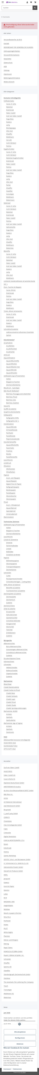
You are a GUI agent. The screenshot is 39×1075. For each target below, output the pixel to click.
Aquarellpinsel (11, 508)
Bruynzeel (7, 810)
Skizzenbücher (11, 496)
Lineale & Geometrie (11, 540)
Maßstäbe (9, 552)
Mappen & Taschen (13, 382)
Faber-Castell (10, 113)
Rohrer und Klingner (11, 940)
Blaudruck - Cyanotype (11, 388)
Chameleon (8, 821)
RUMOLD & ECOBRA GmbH (13, 951)
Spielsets (9, 717)
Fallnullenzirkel (11, 615)
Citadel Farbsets (11, 696)
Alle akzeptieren (20, 1032)
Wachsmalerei (9, 517)
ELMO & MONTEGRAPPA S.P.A (14, 840)
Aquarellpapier (11, 481)
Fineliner (9, 451)
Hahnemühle (10, 227)
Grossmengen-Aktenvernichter (17, 649)
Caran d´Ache (11, 104)
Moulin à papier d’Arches (12, 913)
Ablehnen (20, 1044)
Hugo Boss (10, 119)
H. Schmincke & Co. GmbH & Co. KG (16, 863)
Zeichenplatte (11, 597)
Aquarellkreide (11, 370)
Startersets (10, 732)
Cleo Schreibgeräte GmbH (13, 825)
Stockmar (7, 978)
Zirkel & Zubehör (9, 609)
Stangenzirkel (11, 624)
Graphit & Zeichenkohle (12, 412)
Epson (6, 844)
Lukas (6, 894)
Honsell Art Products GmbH (13, 871)
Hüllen (8, 379)
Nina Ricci (7, 917)
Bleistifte (7, 251)
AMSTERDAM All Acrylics (12, 787)
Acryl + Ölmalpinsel (13, 505)
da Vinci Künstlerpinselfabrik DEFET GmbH (18, 790)
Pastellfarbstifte (11, 457)
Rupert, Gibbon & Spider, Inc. (14, 955)
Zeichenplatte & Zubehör (12, 594)
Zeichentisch (10, 600)
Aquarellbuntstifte (12, 361)
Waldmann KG (9, 994)
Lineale (8, 549)
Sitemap (6, 70)
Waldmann (10, 137)
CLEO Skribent (11, 143)
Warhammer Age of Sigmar (13, 723)
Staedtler (9, 191)
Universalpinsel (11, 514)
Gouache (7, 406)
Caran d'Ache (10, 290)
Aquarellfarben (11, 364)
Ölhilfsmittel (10, 469)
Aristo (6, 798)
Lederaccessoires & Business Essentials (20, 332)
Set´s (5, 284)
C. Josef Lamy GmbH (11, 813)
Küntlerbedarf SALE (10, 746)
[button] (27, 2)
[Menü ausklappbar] (3, 1)
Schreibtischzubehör (11, 329)
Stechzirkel (10, 627)
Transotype (8, 990)
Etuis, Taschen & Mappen (12, 287)
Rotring (6, 944)
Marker (8, 454)
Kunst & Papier (9, 886)
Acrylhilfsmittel (11, 349)
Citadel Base (10, 693)
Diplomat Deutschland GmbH (14, 783)
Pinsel (6, 502)
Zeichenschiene (9, 606)
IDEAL (6, 875)
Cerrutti (9, 140)
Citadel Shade (11, 705)
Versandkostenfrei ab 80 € (13, 40)
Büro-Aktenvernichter (13, 646)
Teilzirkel (9, 630)
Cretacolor (7, 833)
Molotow (7, 909)
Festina (8, 146)
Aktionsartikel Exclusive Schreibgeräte (17, 740)
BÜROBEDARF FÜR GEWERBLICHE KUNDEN (18, 47)
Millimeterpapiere (12, 561)
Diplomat (9, 107)
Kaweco (9, 122)
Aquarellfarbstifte (12, 445)
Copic (6, 829)
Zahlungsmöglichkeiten (12, 51)
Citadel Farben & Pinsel (12, 690)
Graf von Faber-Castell (14, 116)
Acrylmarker (10, 352)
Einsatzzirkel (10, 612)
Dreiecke (9, 543)
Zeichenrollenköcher (13, 385)
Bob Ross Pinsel (11, 397)
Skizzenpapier (11, 499)
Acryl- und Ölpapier (13, 478)
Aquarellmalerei (9, 358)
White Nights (8, 932)
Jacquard (7, 879)
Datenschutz (17, 1069)
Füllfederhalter (9, 101)
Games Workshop (10, 856)
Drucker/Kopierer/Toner (12, 658)
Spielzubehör (10, 720)
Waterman (10, 248)
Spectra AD (7, 967)
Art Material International (13, 802)
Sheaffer (9, 134)
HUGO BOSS (8, 771)
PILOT (6, 928)
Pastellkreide (10, 436)
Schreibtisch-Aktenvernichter (16, 652)
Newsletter (7, 59)
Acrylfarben (10, 346)
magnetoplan (8, 905)
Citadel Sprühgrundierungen (16, 708)
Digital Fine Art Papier (13, 484)
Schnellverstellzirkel (13, 621)
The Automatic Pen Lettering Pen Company (18, 982)
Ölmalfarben (10, 472)
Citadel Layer (10, 699)
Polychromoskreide (12, 439)
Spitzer (8, 335)
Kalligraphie (8, 415)
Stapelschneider (12, 673)
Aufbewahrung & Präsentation (14, 376)
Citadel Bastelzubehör (11, 687)
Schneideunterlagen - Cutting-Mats (18, 582)
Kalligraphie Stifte (12, 418)
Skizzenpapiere (11, 564)
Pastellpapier (10, 493)
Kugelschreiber (9, 149)
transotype (10, 194)
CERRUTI (7, 817)
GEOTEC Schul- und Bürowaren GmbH (17, 859)
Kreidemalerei (9, 424)
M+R (5, 898)
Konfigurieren (20, 1038)
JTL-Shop (23, 1072)
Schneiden (7, 573)
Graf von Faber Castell (14, 320)
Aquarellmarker (11, 373)
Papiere (6, 475)
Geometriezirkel (11, 618)
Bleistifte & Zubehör (13, 588)
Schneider (7, 959)
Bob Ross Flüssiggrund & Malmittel (18, 394)
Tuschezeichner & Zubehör (15, 591)
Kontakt (6, 43)
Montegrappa (11, 128)
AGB (5, 66)
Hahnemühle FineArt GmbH (13, 867)
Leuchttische (8, 460)
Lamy (8, 125)
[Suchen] (35, 7)
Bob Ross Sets (11, 400)
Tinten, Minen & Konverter (13, 311)
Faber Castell (10, 164)
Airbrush (7, 355)
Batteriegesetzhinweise (12, 78)
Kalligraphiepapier (12, 487)
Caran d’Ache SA (9, 779)
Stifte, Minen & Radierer (12, 585)
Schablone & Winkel (13, 555)
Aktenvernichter (9, 643)
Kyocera (6, 890)
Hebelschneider (11, 667)
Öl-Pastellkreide (11, 430)
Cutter (8, 576)
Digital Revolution (10, 836)
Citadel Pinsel (11, 702)
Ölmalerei (7, 466)
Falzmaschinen (9, 661)
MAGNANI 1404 (9, 902)
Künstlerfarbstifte (10, 442)
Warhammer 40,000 (10, 711)
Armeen (9, 714)
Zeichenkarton (11, 570)
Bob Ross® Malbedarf (11, 391)
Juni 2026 (7, 1013)
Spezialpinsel (10, 511)
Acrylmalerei (8, 343)
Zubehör (9, 603)
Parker (8, 185)
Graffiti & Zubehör (10, 409)
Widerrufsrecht (9, 82)
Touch (6, 986)
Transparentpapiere (13, 567)
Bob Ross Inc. (8, 794)
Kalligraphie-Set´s (12, 421)
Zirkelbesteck (10, 633)
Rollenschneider (12, 670)
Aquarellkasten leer (13, 367)
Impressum (7, 1069)
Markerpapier (11, 490)
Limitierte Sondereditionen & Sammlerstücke (19, 281)
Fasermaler (10, 448)
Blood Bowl (7, 684)
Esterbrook (10, 110)
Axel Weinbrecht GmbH (12, 806)
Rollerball (7, 203)
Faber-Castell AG (9, 775)
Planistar (7, 936)
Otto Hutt (9, 131)
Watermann (10, 200)
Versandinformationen (11, 55)
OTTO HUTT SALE (10, 749)
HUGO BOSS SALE (10, 743)
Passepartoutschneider (14, 579)
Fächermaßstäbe (12, 546)
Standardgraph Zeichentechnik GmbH (17, 974)
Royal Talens (8, 948)
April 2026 (7, 1024)
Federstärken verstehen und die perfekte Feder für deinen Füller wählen (18, 1019)
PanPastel (9, 433)
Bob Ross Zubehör (12, 403)
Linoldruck (7, 463)
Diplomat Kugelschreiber (15, 158)
